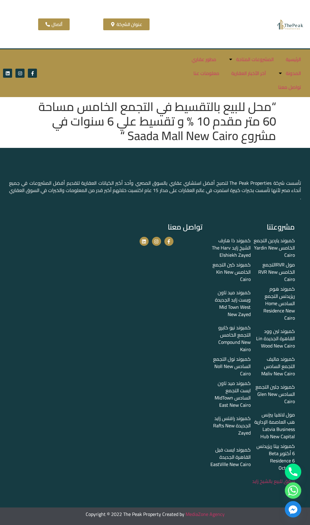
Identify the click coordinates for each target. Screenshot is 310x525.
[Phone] (293, 472)
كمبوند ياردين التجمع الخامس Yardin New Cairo (274, 247)
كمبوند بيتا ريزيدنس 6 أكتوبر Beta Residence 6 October (275, 457)
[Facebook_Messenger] (293, 509)
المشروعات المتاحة (255, 59)
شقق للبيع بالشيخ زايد (273, 481)
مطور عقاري (204, 59)
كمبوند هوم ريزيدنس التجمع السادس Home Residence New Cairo (279, 303)
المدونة (293, 73)
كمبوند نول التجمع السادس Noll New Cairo (232, 366)
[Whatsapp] (293, 490)
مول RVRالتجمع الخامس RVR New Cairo (276, 272)
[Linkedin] (7, 73)
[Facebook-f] (32, 73)
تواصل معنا (289, 87)
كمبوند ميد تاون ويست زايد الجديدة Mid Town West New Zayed (233, 303)
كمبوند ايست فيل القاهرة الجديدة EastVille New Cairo (230, 457)
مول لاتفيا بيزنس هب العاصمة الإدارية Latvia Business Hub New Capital (274, 425)
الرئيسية (293, 59)
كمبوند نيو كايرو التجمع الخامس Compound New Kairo (234, 338)
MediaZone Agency (205, 514)
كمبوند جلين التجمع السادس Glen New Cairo (275, 394)
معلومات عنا (206, 73)
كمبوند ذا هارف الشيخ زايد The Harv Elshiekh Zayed (231, 247)
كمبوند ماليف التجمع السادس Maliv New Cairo (278, 366)
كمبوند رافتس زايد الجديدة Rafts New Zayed (232, 425)
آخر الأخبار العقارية (248, 73)
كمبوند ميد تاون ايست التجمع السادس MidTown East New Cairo (233, 394)
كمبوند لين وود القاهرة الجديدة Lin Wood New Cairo (275, 338)
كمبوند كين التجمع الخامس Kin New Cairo (232, 272)
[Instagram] (20, 73)
